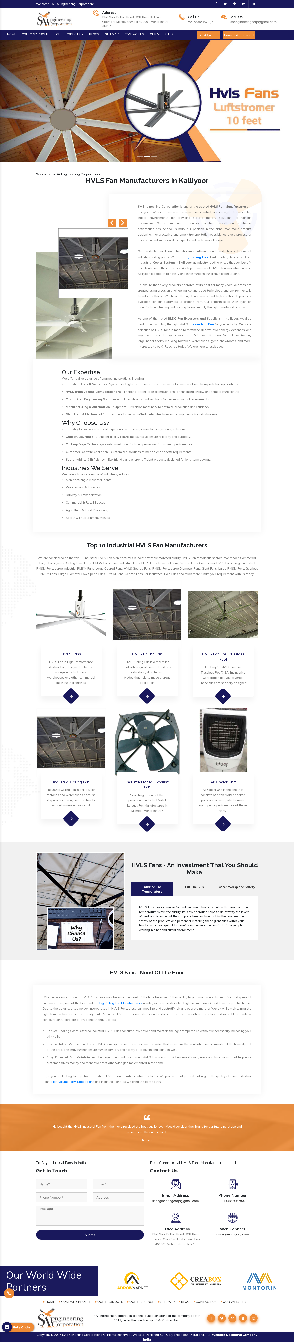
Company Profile (75, 1302)
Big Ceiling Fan (196, 257)
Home (50, 1302)
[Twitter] (223, 4)
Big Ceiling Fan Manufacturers (120, 1003)
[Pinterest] (233, 4)
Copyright (43, 1335)
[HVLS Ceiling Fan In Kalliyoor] (147, 696)
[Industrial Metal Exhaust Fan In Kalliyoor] (147, 823)
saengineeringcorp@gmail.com (253, 22)
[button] (22, 101)
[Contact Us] (9, 1293)
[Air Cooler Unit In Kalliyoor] (223, 823)
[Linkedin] (242, 4)
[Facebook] (214, 4)
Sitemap (167, 1302)
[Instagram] (252, 4)
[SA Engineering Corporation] (55, 19)
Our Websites (234, 1302)
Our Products (110, 1302)
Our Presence (141, 1302)
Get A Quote (207, 35)
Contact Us (206, 1302)
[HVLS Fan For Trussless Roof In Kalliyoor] (223, 696)
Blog (184, 1302)
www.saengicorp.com (232, 1234)
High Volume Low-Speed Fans (72, 1082)
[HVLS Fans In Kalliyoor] (71, 696)
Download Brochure (237, 35)
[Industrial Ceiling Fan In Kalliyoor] (71, 818)
